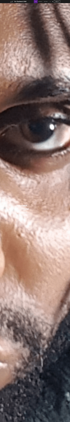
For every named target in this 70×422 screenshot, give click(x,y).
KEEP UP (57, 1)
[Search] (52, 1)
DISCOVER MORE (22, 219)
